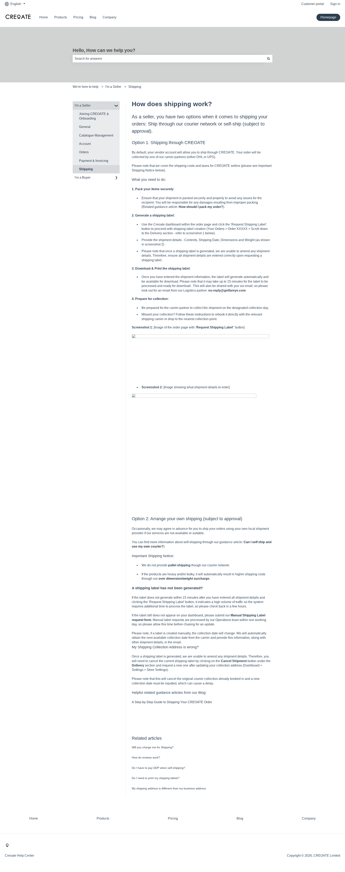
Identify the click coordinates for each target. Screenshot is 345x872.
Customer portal (312, 4)
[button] (116, 106)
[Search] (268, 58)
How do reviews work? (146, 757)
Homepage (328, 17)
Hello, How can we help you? (104, 50)
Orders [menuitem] (84, 152)
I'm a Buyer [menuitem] (82, 177)
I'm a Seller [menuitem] (82, 105)
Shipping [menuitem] (86, 169)
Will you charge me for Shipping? (152, 747)
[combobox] (169, 58)
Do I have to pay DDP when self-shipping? (158, 767)
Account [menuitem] (85, 143)
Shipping (134, 86)
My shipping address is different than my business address (169, 788)
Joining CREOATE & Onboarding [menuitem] (94, 116)
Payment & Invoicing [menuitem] (93, 160)
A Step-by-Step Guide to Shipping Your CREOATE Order (172, 702)
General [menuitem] (84, 127)
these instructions (198, 314)
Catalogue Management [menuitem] (96, 135)
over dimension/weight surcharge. (184, 578)
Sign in (335, 4)
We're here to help (85, 86)
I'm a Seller (113, 86)
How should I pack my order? (201, 207)
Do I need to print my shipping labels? (155, 778)
